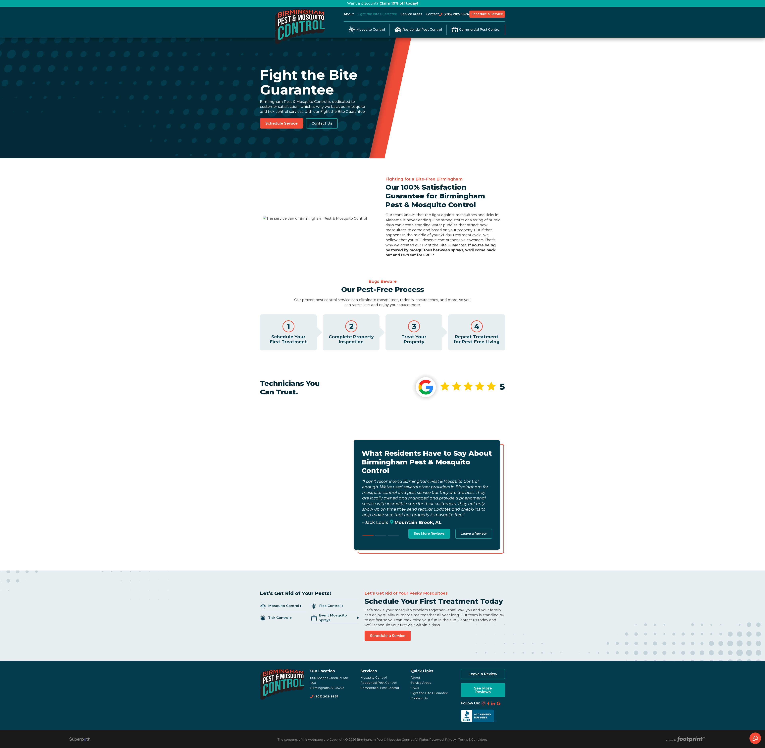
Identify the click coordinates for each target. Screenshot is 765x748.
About (415, 677)
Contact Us (419, 698)
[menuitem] (350, 14)
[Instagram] (483, 703)
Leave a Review (474, 533)
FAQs (415, 688)
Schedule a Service (487, 14)
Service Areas (421, 683)
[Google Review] (498, 703)
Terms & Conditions (472, 739)
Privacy (450, 739)
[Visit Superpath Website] (79, 739)
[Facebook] (488, 703)
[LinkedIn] (493, 703)
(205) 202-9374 (455, 14)
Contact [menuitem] (432, 14)
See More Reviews (429, 533)
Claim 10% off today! (399, 3)
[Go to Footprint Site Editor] (685, 739)
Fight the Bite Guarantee (429, 693)
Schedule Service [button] (281, 123)
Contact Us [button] (321, 123)
